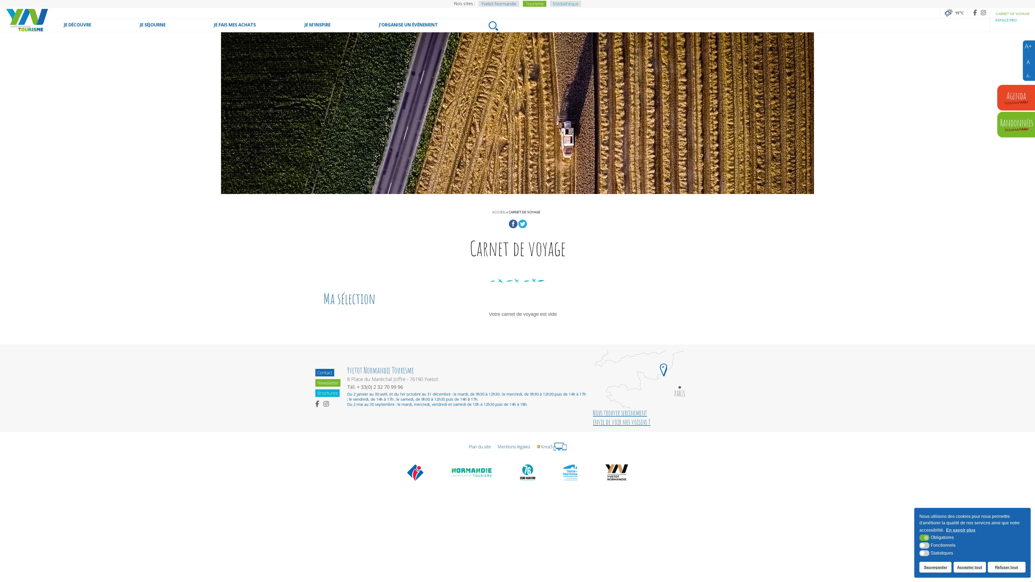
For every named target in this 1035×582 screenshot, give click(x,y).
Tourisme (535, 4)
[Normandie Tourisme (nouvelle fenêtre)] (472, 472)
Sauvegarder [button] (935, 567)
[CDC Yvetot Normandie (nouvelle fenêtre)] (617, 472)
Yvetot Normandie (498, 4)
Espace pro (1006, 20)
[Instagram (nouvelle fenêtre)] (983, 12)
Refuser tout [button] (1006, 567)
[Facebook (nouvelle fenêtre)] (975, 12)
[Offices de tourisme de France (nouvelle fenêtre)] (415, 472)
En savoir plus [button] (960, 530)
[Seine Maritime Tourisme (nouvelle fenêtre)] (570, 472)
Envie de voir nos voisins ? (621, 422)
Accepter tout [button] (969, 567)
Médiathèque (565, 4)
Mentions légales (514, 447)
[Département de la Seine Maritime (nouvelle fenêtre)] (527, 472)
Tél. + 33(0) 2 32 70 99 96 (375, 387)
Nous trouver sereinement (620, 412)
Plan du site (480, 447)
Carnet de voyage (1013, 13)
